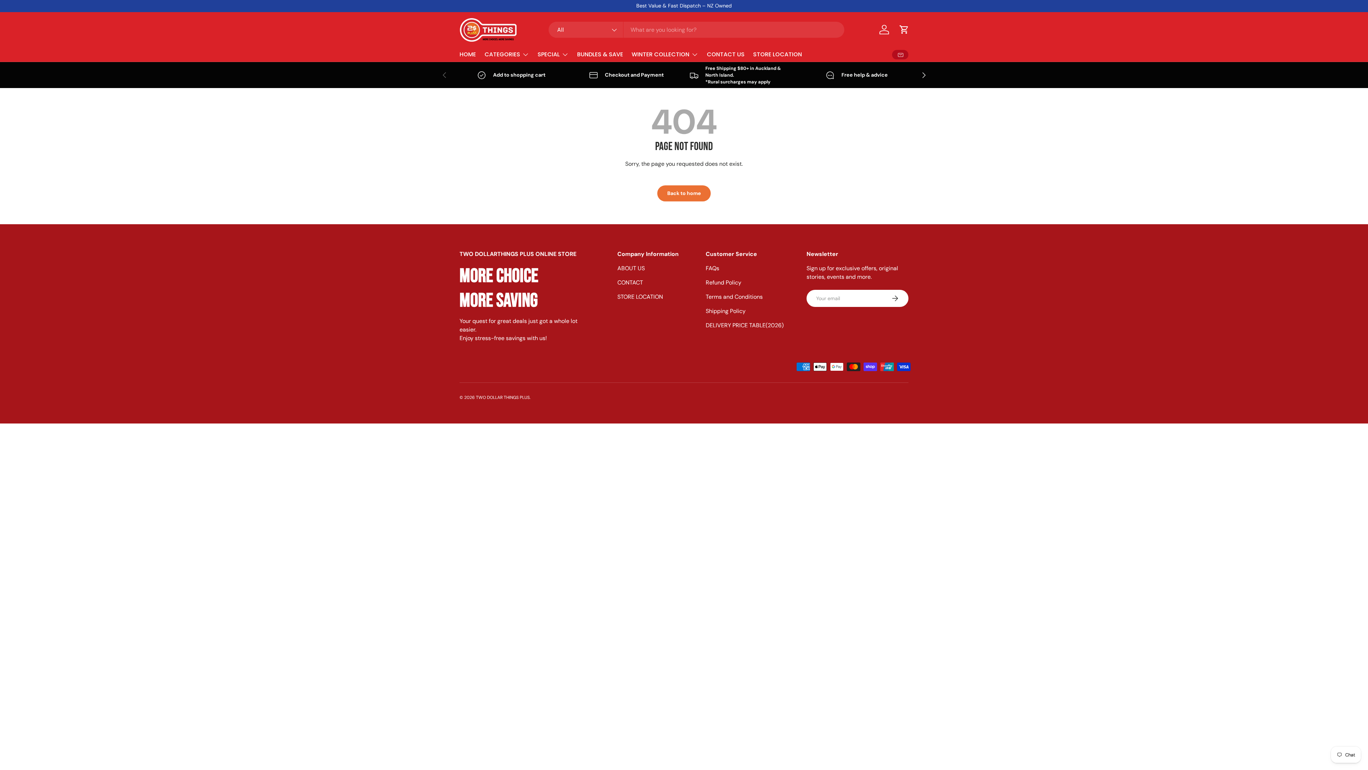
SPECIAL (549, 54)
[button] (904, 29)
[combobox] (696, 30)
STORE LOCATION (777, 54)
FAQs (712, 268)
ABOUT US (631, 268)
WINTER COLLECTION (660, 54)
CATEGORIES (502, 54)
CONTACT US (726, 54)
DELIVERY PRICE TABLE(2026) (745, 325)
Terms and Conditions (734, 297)
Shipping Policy (726, 311)
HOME (468, 54)
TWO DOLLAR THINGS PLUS (503, 397)
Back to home (684, 193)
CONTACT (630, 282)
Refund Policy (723, 282)
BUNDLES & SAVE (600, 54)
